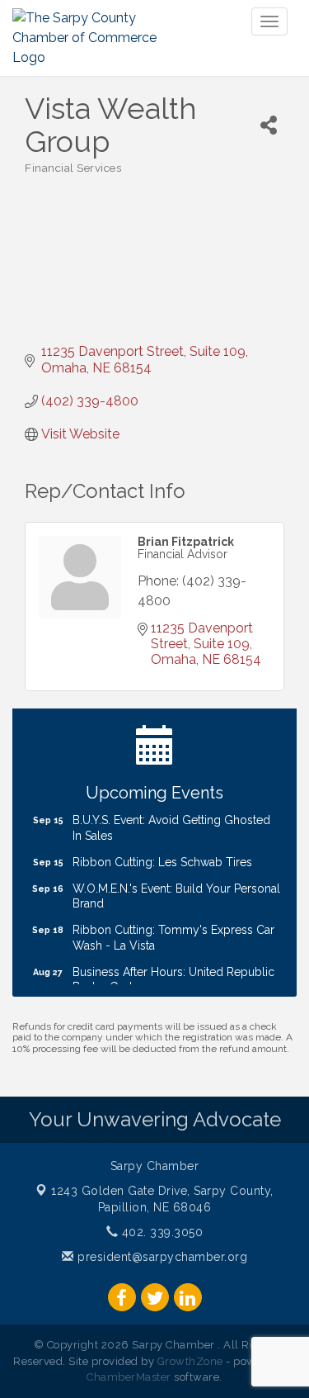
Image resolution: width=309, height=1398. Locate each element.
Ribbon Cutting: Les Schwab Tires (162, 857)
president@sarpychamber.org (160, 1256)
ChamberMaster (129, 1377)
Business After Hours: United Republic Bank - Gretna (173, 974)
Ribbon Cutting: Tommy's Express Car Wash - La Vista (173, 932)
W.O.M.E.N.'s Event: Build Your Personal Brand (176, 891)
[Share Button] (268, 125)
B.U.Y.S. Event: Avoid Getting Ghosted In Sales (171, 822)
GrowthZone (190, 1361)
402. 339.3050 (160, 1232)
